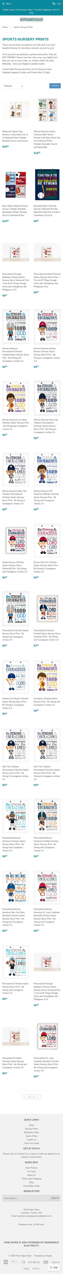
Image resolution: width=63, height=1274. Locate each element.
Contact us (31, 1140)
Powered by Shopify (43, 1256)
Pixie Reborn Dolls (31, 1186)
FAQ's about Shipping (31, 1179)
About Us (31, 1175)
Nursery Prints (31, 1129)
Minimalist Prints (31, 1132)
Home (4, 27)
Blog (31, 1182)
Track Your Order (31, 1143)
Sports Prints (31, 1136)
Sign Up (55, 1198)
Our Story (31, 1171)
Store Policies (31, 1168)
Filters (55, 86)
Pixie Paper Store (23, 1256)
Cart (58, 4)
